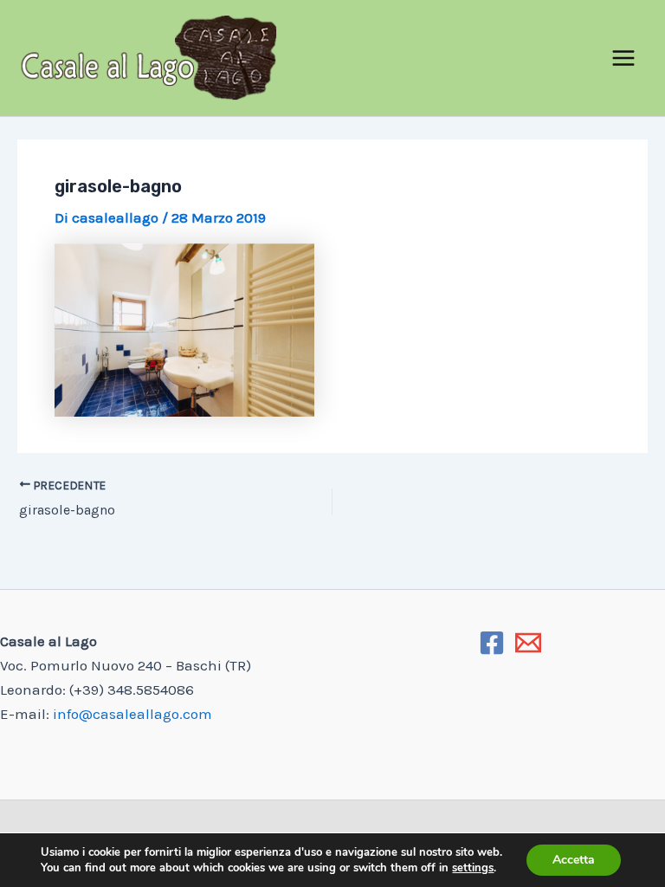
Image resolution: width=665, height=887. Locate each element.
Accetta (573, 859)
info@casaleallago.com (132, 713)
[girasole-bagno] (333, 330)
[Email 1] (528, 643)
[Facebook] (492, 643)
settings (473, 868)
